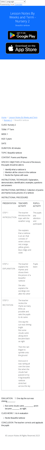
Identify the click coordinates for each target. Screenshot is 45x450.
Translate (18, 4)
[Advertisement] (22, 87)
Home (3, 117)
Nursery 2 (8, 120)
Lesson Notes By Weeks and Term (23, 117)
